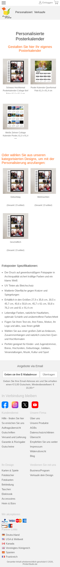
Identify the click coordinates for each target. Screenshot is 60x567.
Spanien (10, 552)
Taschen (6, 489)
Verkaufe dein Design (41, 475)
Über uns (35, 418)
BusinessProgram (40, 470)
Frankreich (12, 556)
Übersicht (35, 437)
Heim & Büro (9, 503)
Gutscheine (8, 446)
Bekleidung (8, 484)
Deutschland (13, 534)
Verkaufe (39, 12)
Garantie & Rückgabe (13, 441)
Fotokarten (7, 479)
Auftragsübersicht (11, 427)
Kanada (10, 543)
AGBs (33, 427)
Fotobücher (8, 475)
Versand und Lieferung (14, 437)
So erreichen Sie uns (13, 423)
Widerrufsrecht (38, 451)
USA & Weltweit (14, 539)
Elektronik (7, 494)
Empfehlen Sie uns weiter (44, 441)
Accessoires (8, 498)
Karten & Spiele (10, 470)
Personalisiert (23, 12)
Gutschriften (8, 432)
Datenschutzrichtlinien (42, 432)
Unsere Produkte (39, 423)
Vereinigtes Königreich (18, 547)
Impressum (36, 446)
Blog (32, 456)
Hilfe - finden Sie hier (13, 418)
